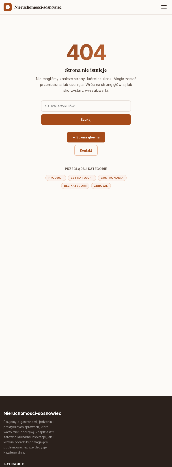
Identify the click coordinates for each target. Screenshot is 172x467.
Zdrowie (101, 185)
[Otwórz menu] (163, 7)
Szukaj (86, 119)
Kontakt (86, 150)
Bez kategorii (82, 177)
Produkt (55, 177)
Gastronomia (112, 177)
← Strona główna (86, 137)
